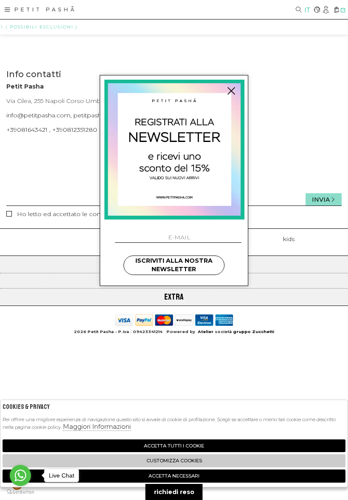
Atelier (205, 331)
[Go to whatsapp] (20, 475)
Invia (321, 199)
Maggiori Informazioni (97, 426)
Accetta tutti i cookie (174, 446)
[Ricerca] (299, 10)
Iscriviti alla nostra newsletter (174, 265)
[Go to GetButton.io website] (20, 491)
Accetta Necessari (174, 476)
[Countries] (316, 10)
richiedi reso (174, 492)
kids (289, 239)
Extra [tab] (174, 297)
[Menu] (7, 9)
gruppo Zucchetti (253, 331)
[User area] (326, 10)
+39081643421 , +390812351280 (51, 129)
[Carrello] (336, 10)
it (307, 10)
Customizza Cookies (174, 461)
